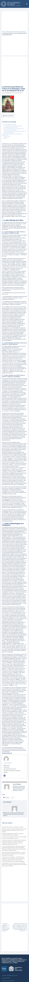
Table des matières (9, 31)
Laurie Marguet (7, 92)
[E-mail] (5, 776)
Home (3, 31)
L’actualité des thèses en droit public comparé (12, 827)
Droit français (17, 31)
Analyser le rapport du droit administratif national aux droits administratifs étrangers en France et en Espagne (14, 830)
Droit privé (23, 31)
